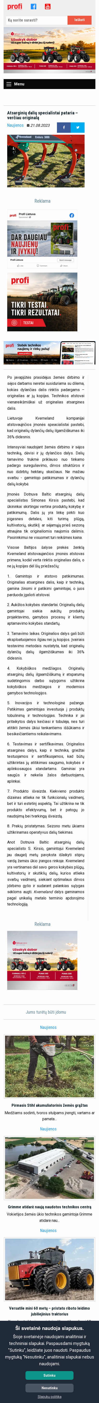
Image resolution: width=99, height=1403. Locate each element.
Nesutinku (50, 1388)
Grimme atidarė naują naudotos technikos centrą (49, 1206)
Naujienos (15, 125)
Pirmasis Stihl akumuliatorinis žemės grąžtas (50, 1105)
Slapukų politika (50, 1397)
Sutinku (49, 1375)
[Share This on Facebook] (64, 127)
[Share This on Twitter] (78, 127)
